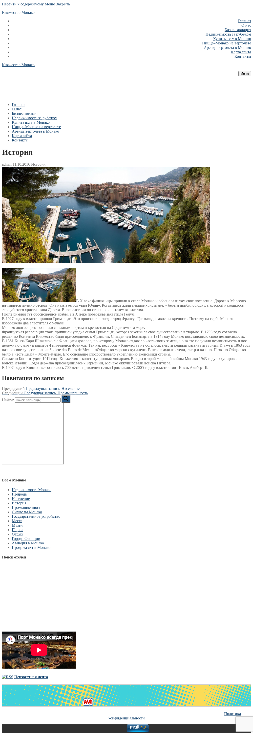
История (37, 164)
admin (7, 164)
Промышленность (27, 507)
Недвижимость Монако (31, 490)
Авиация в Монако (28, 543)
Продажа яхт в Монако (31, 547)
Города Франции (26, 538)
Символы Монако (27, 512)
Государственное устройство (36, 516)
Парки (17, 530)
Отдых (17, 534)
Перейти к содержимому (23, 4)
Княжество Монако (18, 12)
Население (21, 499)
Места (17, 521)
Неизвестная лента (31, 677)
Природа (19, 494)
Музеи (17, 525)
